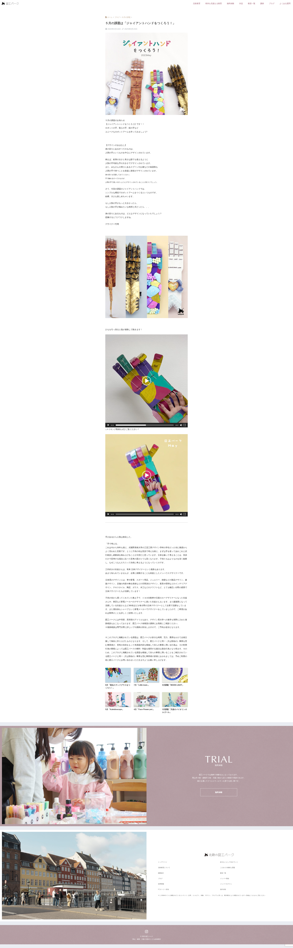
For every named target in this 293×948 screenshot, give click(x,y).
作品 (241, 3)
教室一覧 (251, 3)
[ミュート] (181, 425)
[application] (146, 380)
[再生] (108, 425)
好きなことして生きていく (229, 862)
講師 (262, 3)
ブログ (271, 3)
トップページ (162, 862)
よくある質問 (284, 3)
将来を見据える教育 (213, 3)
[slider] (145, 425)
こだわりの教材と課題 (227, 867)
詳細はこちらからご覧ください (255, 895)
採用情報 (161, 884)
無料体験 (230, 3)
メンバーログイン (226, 884)
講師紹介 (161, 873)
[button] (146, 380)
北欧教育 (196, 3)
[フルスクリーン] (185, 425)
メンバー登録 (224, 878)
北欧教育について (164, 867)
